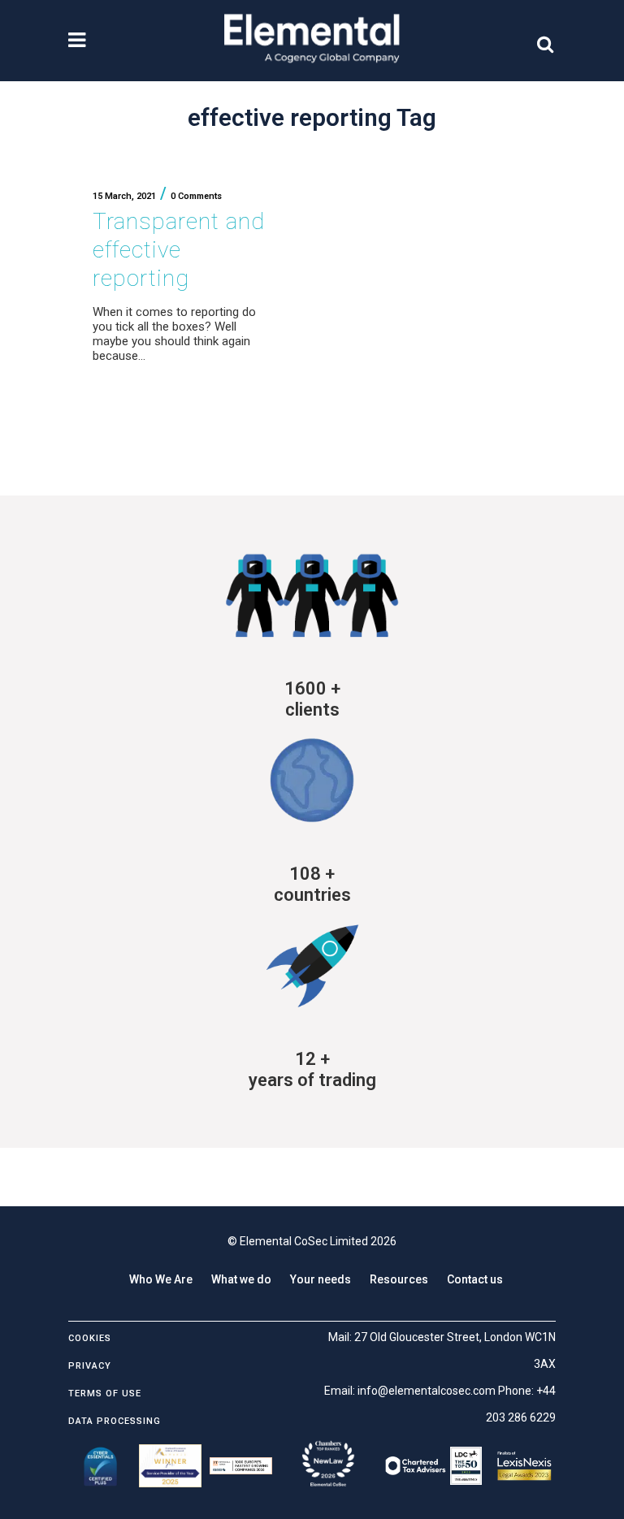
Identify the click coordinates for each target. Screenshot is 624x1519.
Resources (399, 1279)
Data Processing (114, 1421)
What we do (241, 1279)
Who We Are (161, 1279)
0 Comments (196, 196)
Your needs (320, 1279)
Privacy (89, 1366)
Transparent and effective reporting (179, 250)
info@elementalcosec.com (427, 1390)
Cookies (89, 1338)
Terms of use (104, 1393)
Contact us (475, 1279)
